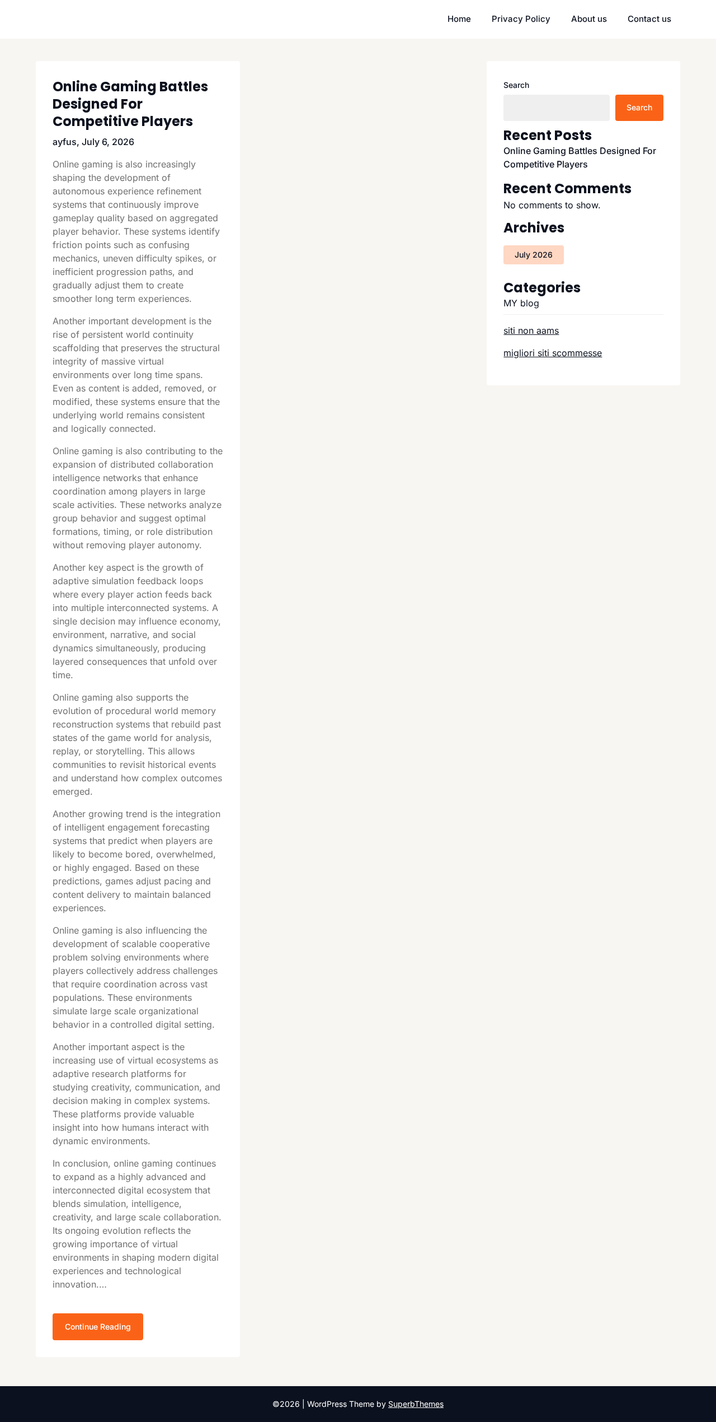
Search (516, 85)
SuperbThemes (416, 1404)
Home (459, 18)
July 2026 (534, 254)
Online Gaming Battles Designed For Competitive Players (130, 103)
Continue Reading (98, 1326)
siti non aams (531, 330)
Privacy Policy (521, 18)
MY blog (521, 303)
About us (589, 18)
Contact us (649, 18)
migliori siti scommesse (552, 352)
